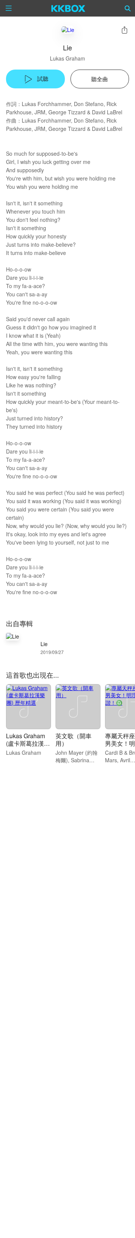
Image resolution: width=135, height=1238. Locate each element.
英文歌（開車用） (74, 739)
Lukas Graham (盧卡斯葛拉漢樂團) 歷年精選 (28, 743)
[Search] (127, 8)
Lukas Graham (67, 58)
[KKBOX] (68, 8)
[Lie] (67, 29)
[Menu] (8, 8)
